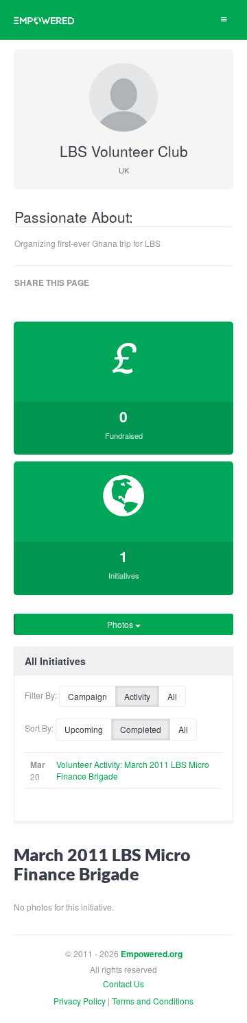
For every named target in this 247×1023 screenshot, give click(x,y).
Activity (137, 696)
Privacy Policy (80, 1001)
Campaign (87, 696)
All (172, 696)
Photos (121, 624)
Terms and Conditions (152, 1001)
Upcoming (83, 729)
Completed (140, 729)
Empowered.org (152, 954)
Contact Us (123, 983)
